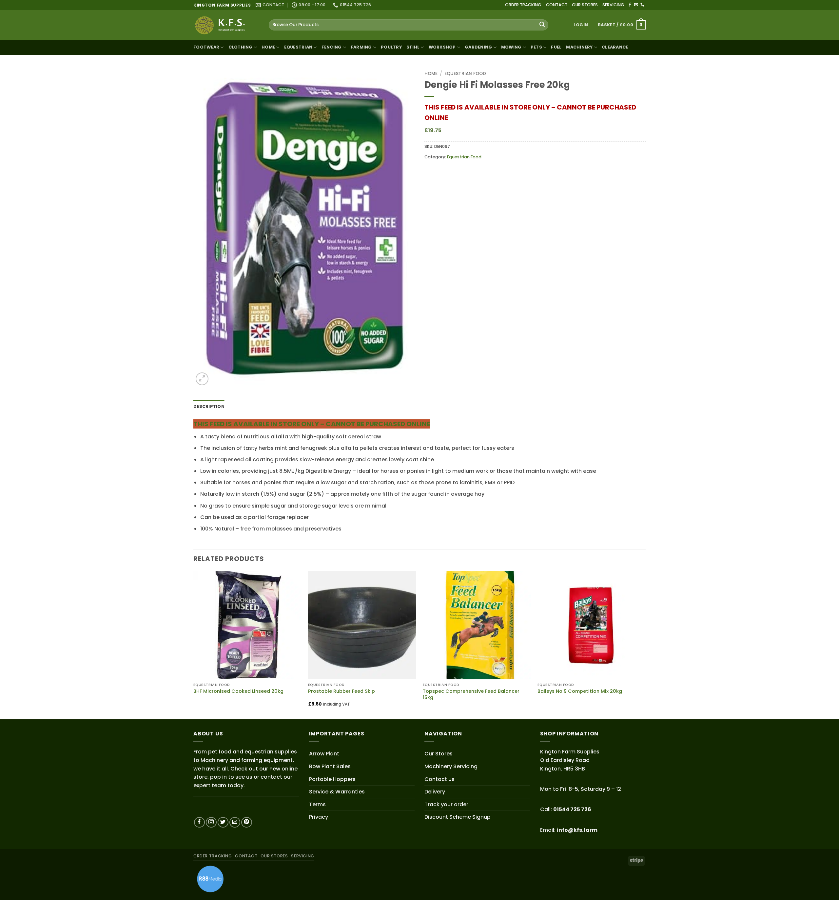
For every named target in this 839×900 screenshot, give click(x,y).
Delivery (434, 791)
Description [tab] (208, 406)
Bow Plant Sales (330, 766)
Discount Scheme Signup (457, 817)
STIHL (413, 47)
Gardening (478, 47)
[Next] (645, 644)
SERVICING (613, 5)
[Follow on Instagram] (211, 822)
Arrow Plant (324, 753)
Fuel (556, 47)
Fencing (332, 47)
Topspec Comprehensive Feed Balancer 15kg (471, 694)
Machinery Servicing (451, 766)
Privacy (318, 817)
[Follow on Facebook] (630, 5)
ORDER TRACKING (523, 5)
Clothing (240, 47)
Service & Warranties (337, 791)
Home (268, 47)
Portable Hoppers (332, 779)
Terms (317, 804)
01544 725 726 (572, 809)
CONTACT (556, 5)
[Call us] (642, 5)
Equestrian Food (465, 73)
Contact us (439, 779)
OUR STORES (585, 5)
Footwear (206, 47)
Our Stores (438, 753)
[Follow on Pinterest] (246, 822)
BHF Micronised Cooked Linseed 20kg (238, 691)
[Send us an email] (636, 5)
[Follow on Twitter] (223, 822)
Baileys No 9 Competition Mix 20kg (579, 691)
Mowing (511, 47)
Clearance (615, 47)
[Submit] (542, 24)
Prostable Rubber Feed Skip (341, 691)
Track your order (446, 804)
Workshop (442, 47)
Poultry (391, 47)
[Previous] (194, 644)
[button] (581, 24)
